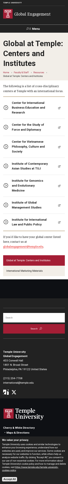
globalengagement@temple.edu (23, 246)
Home (6, 72)
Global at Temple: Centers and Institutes (28, 260)
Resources (39, 72)
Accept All (9, 479)
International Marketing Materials (24, 270)
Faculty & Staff (21, 72)
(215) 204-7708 (12, 378)
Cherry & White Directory (19, 427)
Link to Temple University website (23, 414)
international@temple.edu (18, 382)
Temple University (12, 3)
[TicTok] (6, 392)
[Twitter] (14, 392)
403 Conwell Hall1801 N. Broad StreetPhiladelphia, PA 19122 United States (25, 365)
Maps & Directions (17, 432)
